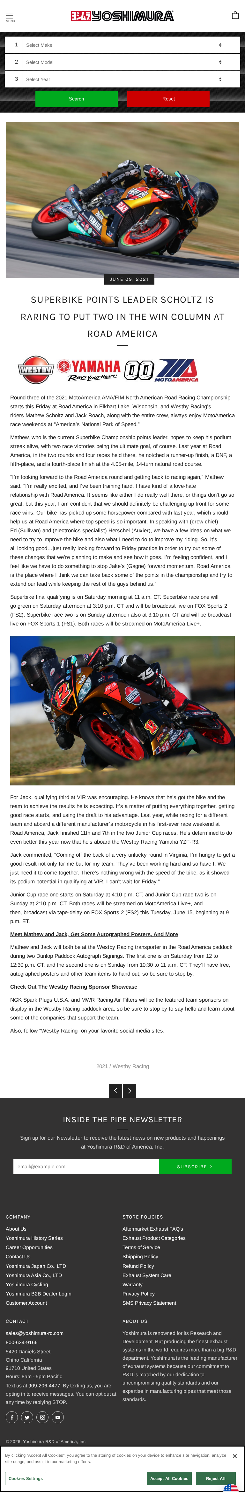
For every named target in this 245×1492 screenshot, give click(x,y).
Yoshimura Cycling (27, 1284)
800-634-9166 (22, 1342)
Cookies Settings (26, 1478)
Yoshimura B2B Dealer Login (38, 1293)
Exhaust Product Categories (154, 1238)
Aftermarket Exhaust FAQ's (152, 1229)
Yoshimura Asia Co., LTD (34, 1275)
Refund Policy (138, 1266)
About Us (16, 1229)
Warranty (132, 1284)
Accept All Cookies (169, 1478)
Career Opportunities (29, 1247)
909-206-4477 (44, 1385)
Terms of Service (141, 1247)
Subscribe (192, 1167)
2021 (102, 1066)
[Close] (235, 1456)
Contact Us (18, 1256)
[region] (122, 1469)
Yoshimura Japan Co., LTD (36, 1266)
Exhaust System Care (146, 1275)
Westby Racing (131, 1066)
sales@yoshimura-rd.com (34, 1333)
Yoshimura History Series (34, 1238)
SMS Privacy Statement (149, 1303)
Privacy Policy (138, 1293)
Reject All (215, 1478)
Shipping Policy (140, 1256)
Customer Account (26, 1303)
